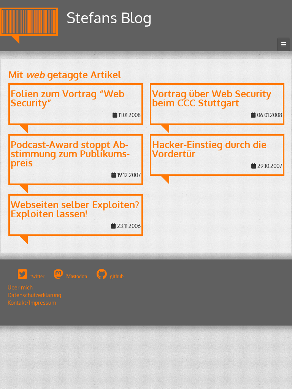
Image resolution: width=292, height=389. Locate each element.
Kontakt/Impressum (32, 302)
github (117, 276)
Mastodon (76, 276)
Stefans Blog (109, 17)
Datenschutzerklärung (34, 295)
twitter (37, 276)
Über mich (20, 287)
